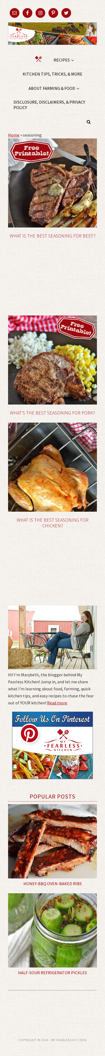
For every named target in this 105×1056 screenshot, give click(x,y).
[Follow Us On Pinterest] (52, 783)
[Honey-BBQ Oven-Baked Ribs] (52, 841)
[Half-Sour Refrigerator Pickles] (52, 930)
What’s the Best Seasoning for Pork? (52, 413)
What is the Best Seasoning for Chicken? (53, 523)
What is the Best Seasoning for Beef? (53, 236)
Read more (57, 702)
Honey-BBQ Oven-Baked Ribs (52, 883)
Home (13, 135)
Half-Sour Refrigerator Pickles (52, 972)
